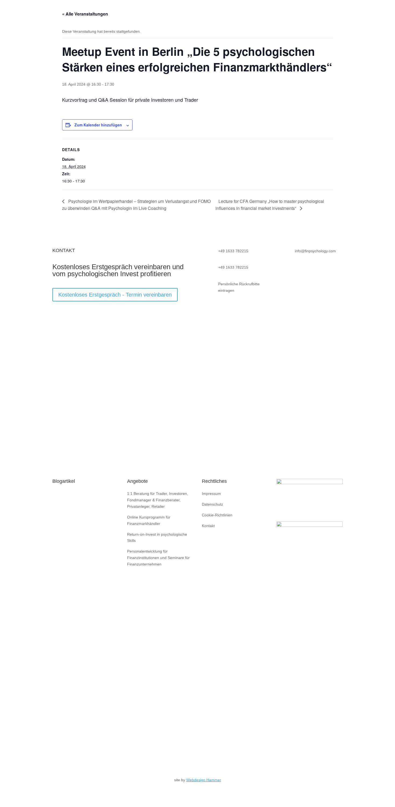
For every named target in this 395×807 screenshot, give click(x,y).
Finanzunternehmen (235, 11)
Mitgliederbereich (360, 11)
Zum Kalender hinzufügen (98, 124)
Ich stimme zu (77, 405)
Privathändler (197, 11)
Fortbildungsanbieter (280, 11)
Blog (332, 11)
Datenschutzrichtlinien (72, 440)
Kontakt (314, 11)
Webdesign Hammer (203, 780)
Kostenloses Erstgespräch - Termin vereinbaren (115, 295)
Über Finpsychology (159, 11)
